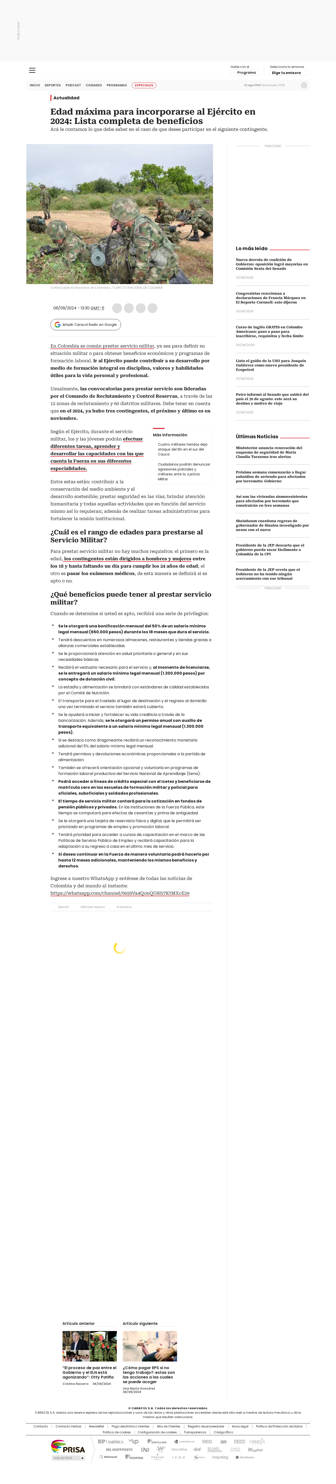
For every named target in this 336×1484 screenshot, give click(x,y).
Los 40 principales (131, 1441)
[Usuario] (304, 85)
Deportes (53, 85)
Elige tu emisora (286, 72)
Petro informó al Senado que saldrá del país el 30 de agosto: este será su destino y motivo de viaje (272, 399)
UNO (143, 1449)
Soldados (124, 907)
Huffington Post (117, 1449)
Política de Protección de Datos (279, 1426)
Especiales (144, 85)
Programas (117, 85)
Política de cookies (117, 1432)
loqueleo (220, 1456)
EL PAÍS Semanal (213, 1449)
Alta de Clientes (168, 1426)
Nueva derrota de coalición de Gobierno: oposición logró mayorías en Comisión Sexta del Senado (272, 264)
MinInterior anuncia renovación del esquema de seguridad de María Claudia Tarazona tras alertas (269, 452)
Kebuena (255, 1449)
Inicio (35, 85)
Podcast (73, 85)
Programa (246, 72)
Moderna (133, 1456)
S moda (198, 1456)
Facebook (117, 308)
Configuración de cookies (157, 1432)
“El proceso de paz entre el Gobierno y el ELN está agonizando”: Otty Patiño (89, 1372)
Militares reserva (93, 907)
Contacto (40, 1426)
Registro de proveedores (206, 1426)
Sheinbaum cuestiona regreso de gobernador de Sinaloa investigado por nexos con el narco (272, 525)
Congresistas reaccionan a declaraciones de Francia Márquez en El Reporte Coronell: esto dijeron (271, 297)
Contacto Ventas (68, 1426)
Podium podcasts (156, 1456)
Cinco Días (177, 1449)
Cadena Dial (196, 1449)
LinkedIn (141, 308)
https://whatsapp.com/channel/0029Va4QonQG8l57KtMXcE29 (119, 893)
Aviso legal (240, 1426)
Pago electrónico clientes (130, 1426)
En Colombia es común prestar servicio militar (102, 345)
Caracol (256, 1441)
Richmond (108, 1456)
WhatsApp (152, 308)
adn (239, 1441)
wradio (158, 1449)
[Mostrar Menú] (32, 70)
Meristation (244, 1456)
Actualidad (66, 98)
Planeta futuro (234, 1449)
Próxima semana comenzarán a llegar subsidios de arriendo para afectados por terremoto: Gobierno (271, 476)
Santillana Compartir (182, 1441)
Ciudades (94, 85)
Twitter (129, 308)
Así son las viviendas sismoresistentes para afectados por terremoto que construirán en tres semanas (271, 501)
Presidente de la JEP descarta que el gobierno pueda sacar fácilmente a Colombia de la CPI (270, 549)
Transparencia (195, 1432)
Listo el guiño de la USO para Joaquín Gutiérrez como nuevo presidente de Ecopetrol (271, 365)
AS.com (222, 1441)
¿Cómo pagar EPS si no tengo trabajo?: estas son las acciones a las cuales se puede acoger (149, 1375)
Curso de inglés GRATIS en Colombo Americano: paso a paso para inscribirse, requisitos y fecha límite (270, 331)
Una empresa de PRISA (68, 1446)
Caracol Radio (168, 70)
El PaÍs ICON (177, 1456)
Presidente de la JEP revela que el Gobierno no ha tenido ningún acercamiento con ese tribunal (268, 574)
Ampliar (203, 154)
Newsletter (293, 85)
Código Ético (223, 1432)
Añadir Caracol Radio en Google (89, 324)
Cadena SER (205, 1441)
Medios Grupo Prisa (68, 1458)
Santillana (154, 1441)
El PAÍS (110, 1441)
